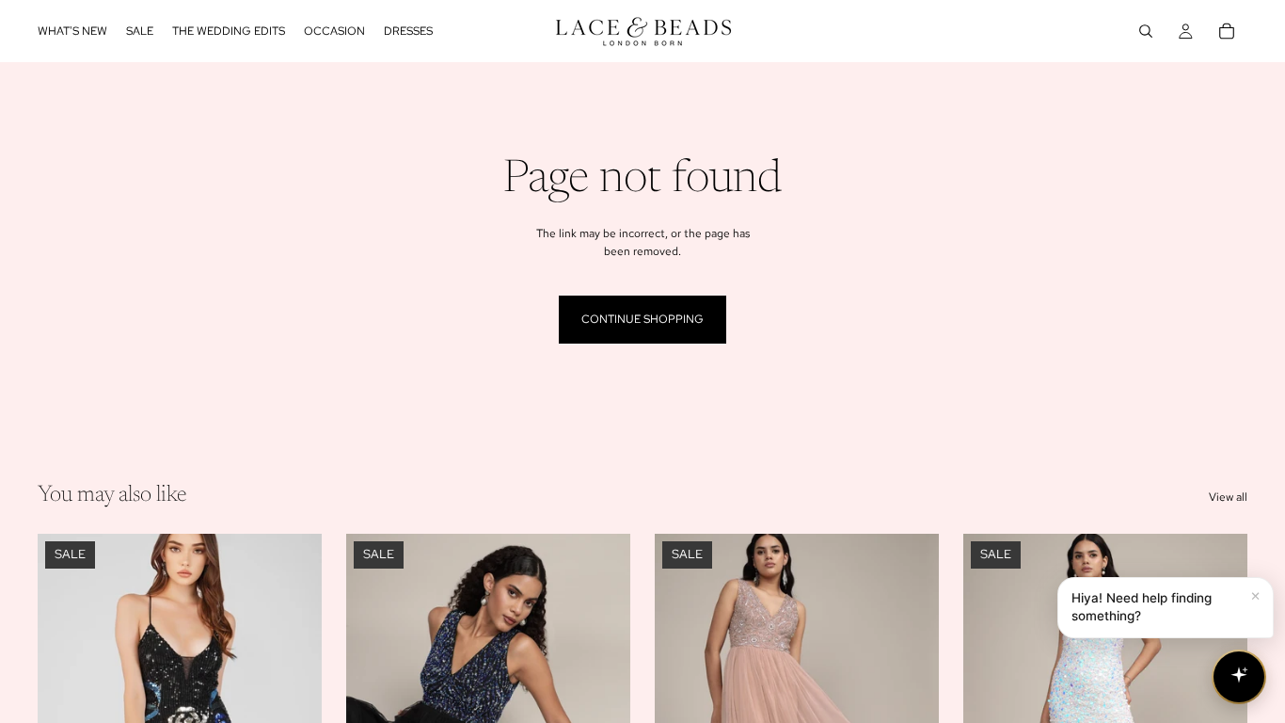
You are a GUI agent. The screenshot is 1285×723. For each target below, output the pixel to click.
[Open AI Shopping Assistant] (1239, 677)
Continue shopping (642, 319)
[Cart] (1226, 31)
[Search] (1145, 31)
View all (1228, 497)
